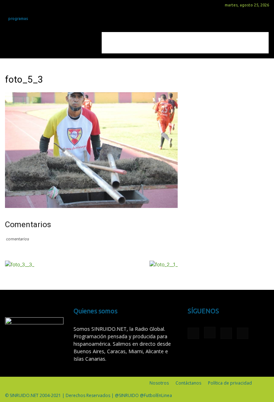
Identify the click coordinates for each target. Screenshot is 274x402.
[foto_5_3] (91, 206)
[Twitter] (34, 5)
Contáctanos (188, 383)
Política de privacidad (230, 383)
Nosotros (159, 383)
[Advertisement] (185, 42)
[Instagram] (22, 5)
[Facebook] (10, 5)
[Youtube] (45, 5)
